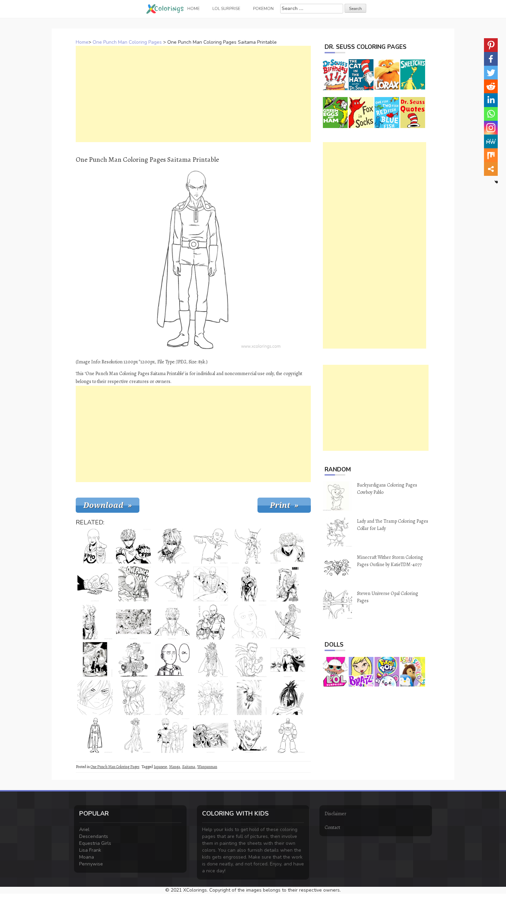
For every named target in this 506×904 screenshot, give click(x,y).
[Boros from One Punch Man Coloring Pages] (211, 660)
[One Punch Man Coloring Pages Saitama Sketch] (172, 697)
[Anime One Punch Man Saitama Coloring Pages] (211, 622)
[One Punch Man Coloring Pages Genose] (288, 546)
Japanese (160, 766)
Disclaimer (335, 813)
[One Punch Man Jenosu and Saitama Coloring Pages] (172, 735)
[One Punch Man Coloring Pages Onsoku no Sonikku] (288, 697)
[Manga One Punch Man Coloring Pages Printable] (211, 735)
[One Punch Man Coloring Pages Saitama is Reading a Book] (211, 584)
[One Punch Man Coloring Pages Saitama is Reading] (95, 584)
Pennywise (91, 864)
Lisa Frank (90, 850)
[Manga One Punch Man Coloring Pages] (288, 660)
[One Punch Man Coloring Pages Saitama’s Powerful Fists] (249, 697)
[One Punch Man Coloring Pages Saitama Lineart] (95, 546)
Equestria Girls (95, 843)
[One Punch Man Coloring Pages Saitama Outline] (133, 697)
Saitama (188, 766)
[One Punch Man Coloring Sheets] (133, 584)
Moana (86, 857)
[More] (491, 169)
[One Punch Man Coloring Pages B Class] (172, 584)
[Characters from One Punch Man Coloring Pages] (133, 622)
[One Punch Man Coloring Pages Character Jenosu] (172, 622)
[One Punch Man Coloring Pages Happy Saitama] (249, 622)
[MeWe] (491, 141)
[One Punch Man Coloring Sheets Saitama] (95, 622)
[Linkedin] (491, 100)
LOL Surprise (226, 8)
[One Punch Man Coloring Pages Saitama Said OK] (172, 660)
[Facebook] (491, 59)
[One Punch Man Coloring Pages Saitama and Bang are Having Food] (95, 660)
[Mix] (491, 155)
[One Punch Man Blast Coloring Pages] (288, 584)
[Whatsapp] (491, 114)
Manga (174, 766)
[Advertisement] (193, 94)
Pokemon (263, 8)
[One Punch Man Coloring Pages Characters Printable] (133, 660)
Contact (332, 827)
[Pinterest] (491, 45)
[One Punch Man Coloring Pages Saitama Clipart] (211, 697)
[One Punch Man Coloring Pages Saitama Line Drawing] (211, 546)
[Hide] (496, 182)
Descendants (93, 836)
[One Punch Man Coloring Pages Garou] (249, 735)
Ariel (84, 829)
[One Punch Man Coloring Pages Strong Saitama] (249, 546)
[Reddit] (491, 86)
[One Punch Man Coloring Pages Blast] (249, 660)
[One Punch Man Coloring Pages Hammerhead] (288, 735)
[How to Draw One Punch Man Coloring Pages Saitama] (95, 735)
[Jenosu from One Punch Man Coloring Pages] (133, 546)
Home (82, 42)
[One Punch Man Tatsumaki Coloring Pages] (133, 735)
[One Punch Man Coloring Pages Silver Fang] (288, 622)
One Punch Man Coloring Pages (127, 42)
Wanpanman (207, 766)
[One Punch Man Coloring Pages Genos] (172, 546)
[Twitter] (491, 72)
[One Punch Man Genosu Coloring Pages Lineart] (95, 697)
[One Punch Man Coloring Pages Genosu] (249, 584)
